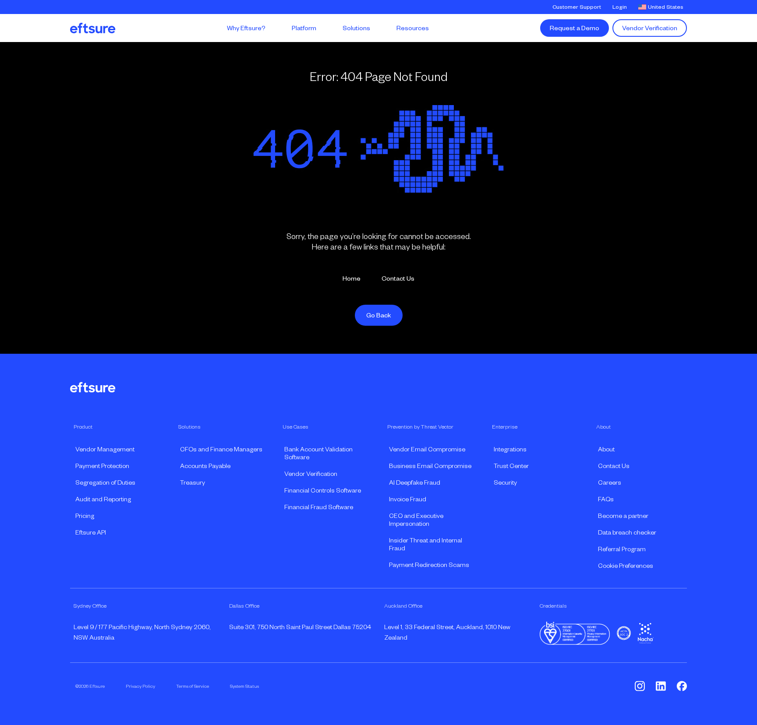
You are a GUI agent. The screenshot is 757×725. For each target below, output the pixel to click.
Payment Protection (102, 465)
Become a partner (623, 515)
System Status (244, 686)
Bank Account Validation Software (318, 453)
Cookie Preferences (625, 565)
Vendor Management (104, 449)
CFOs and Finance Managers (221, 449)
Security (505, 482)
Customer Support (576, 7)
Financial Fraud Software (318, 506)
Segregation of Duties (105, 482)
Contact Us (398, 278)
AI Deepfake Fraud (414, 482)
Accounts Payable (205, 465)
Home (352, 278)
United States (665, 7)
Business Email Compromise (430, 465)
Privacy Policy (140, 686)
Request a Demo (574, 28)
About (606, 449)
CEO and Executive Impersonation (416, 519)
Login (619, 7)
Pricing (84, 515)
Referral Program (622, 549)
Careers (609, 482)
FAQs (606, 499)
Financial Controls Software (322, 490)
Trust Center (511, 465)
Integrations (510, 449)
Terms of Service (192, 686)
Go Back (378, 315)
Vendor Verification (649, 28)
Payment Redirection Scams (429, 564)
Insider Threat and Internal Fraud (425, 544)
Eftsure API (90, 532)
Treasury (192, 482)
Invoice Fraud (407, 499)
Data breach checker (627, 532)
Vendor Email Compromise (427, 449)
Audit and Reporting (103, 499)
